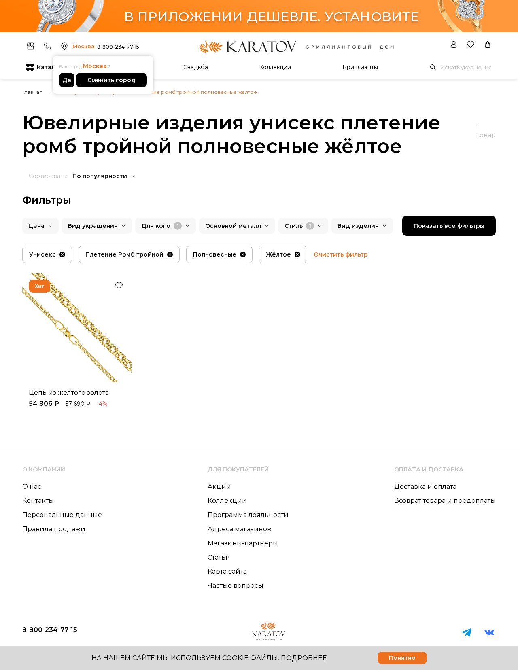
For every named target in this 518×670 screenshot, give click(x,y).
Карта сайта (227, 571)
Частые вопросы (235, 585)
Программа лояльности (248, 515)
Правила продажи (53, 529)
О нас (31, 486)
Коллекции (275, 67)
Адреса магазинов (239, 529)
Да (66, 80)
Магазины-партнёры (243, 543)
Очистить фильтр (341, 254)
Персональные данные (62, 515)
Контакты (38, 501)
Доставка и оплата (425, 486)
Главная (32, 92)
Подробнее (304, 658)
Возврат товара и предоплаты (445, 501)
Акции (219, 486)
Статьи (219, 557)
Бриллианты (360, 67)
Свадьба (195, 67)
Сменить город (111, 80)
